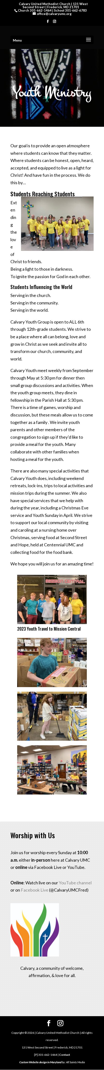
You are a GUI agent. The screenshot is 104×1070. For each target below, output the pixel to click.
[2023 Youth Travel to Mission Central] (52, 622)
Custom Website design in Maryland (40, 1062)
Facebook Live (34, 890)
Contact (64, 1054)
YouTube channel (75, 882)
